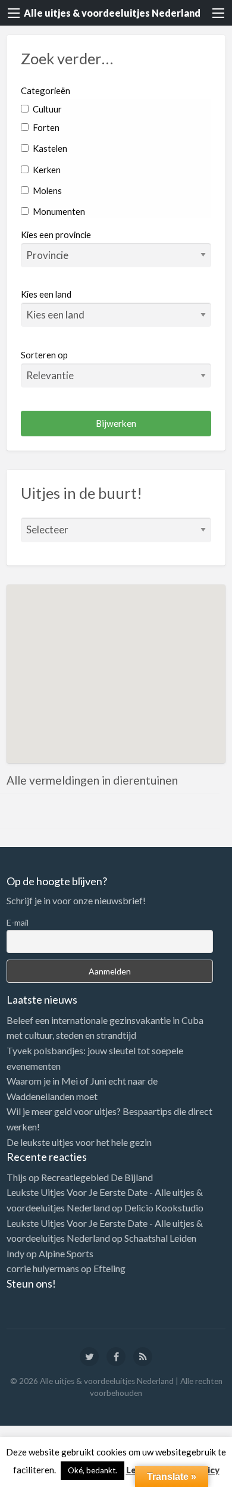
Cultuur (46, 109)
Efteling (109, 1268)
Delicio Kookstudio (163, 1207)
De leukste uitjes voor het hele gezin (79, 1142)
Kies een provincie (56, 234)
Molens (46, 190)
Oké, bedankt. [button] (92, 1470)
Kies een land (46, 294)
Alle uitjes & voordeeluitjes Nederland (112, 12)
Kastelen (49, 148)
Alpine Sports (66, 1253)
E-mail (18, 922)
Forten (45, 127)
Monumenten (58, 211)
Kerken (46, 169)
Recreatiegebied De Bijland (97, 1177)
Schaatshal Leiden (160, 1238)
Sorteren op (44, 354)
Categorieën (45, 90)
